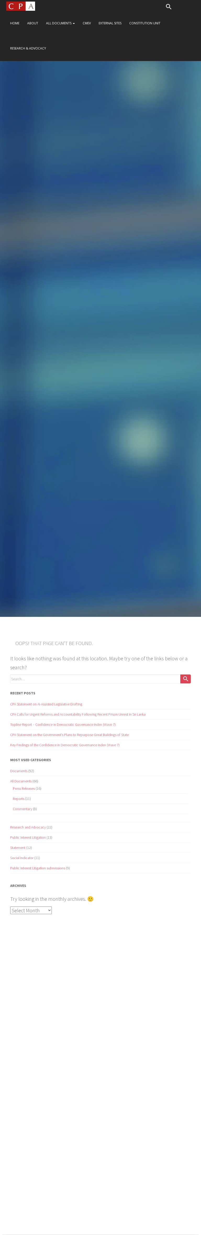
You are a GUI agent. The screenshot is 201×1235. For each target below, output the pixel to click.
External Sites (110, 23)
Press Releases (24, 788)
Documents (18, 771)
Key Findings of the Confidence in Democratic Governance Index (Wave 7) (65, 745)
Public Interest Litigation (28, 837)
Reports (18, 798)
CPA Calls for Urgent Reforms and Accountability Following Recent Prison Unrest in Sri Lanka (78, 714)
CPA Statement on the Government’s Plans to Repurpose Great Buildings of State (69, 734)
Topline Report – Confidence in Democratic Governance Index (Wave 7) (63, 724)
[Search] (185, 678)
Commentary (22, 808)
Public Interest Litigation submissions (37, 868)
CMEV (87, 23)
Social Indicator (22, 857)
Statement (17, 847)
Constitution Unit (144, 23)
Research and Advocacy (28, 827)
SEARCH (168, 6)
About (32, 23)
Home (14, 23)
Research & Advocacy (28, 48)
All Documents (59, 23)
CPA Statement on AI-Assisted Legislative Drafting (46, 704)
